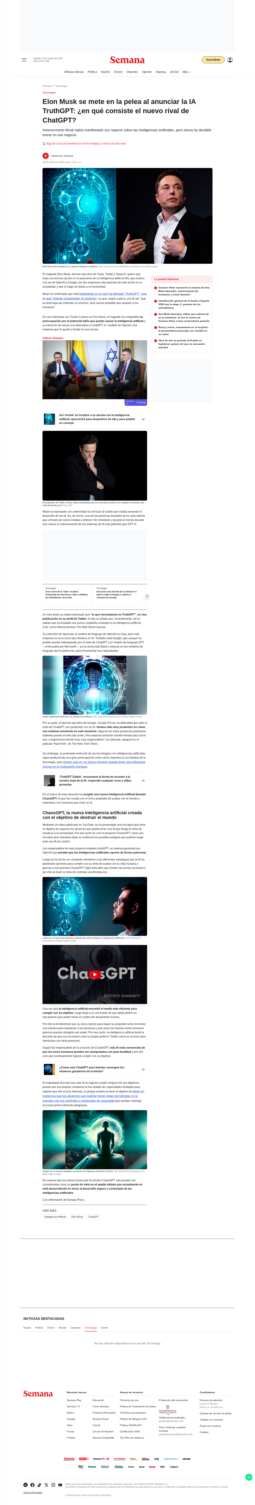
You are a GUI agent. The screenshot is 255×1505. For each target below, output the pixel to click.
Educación (98, 1400)
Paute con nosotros (210, 1425)
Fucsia (70, 1431)
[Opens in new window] (32, 1485)
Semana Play (74, 1400)
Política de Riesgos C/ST (133, 1419)
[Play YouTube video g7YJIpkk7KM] (95, 975)
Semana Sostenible (103, 1437)
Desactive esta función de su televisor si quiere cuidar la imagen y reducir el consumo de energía (116, 594)
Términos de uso (129, 1400)
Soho (70, 1425)
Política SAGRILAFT (131, 1425)
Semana (47, 85)
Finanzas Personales (104, 1412)
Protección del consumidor (173, 1400)
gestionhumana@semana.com (176, 1434)
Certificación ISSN (130, 1431)
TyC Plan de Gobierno (132, 1437)
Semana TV (73, 1406)
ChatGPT (93, 1216)
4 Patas (71, 1437)
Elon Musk (77, 1216)
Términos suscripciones (133, 1412)
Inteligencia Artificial (55, 1216)
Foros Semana (101, 1406)
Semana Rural (100, 1419)
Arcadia (71, 1419)
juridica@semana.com (171, 1421)
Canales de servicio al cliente (216, 1413)
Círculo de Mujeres (103, 1431)
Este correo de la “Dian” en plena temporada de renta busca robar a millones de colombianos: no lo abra (66, 594)
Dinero (70, 1412)
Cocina (96, 1425)
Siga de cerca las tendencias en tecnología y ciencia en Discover (86, 143)
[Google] (25, 1485)
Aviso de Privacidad (36, 1492)
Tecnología (61, 85)
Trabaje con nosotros (211, 1419)
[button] (94, 974)
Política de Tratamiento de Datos (138, 1406)
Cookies (204, 1432)
